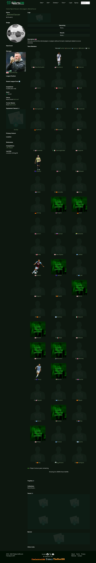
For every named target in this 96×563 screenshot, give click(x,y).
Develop (55, 3)
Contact (80, 556)
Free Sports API (10, 556)
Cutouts (68, 48)
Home (8, 9)
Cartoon (75, 48)
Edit (48, 3)
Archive (16, 129)
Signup (76, 3)
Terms (78, 554)
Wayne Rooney (13, 72)
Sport (12, 9)
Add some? (12, 105)
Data (41, 3)
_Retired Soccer (31, 9)
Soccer (17, 9)
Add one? (16, 99)
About (73, 554)
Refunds (73, 556)
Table (88, 48)
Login (70, 3)
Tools (63, 3)
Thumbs (62, 48)
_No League (23, 9)
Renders (82, 48)
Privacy (83, 554)
